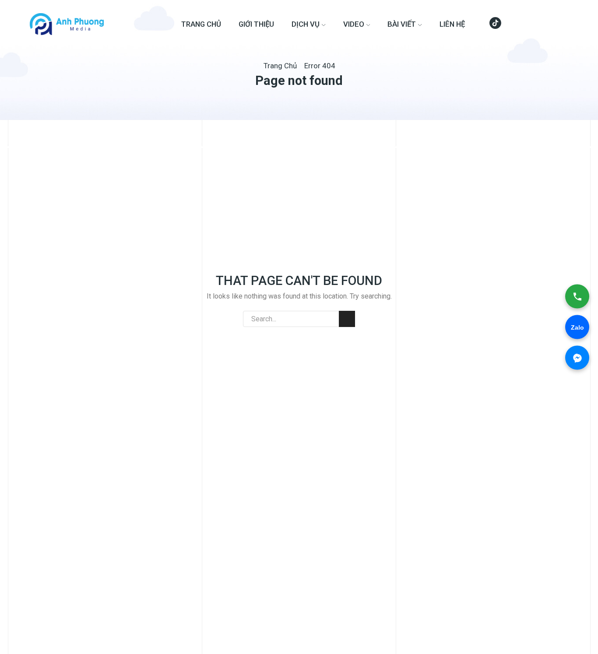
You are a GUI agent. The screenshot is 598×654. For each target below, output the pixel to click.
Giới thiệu (256, 24)
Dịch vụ (306, 24)
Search (347, 319)
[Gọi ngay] (577, 297)
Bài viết (401, 24)
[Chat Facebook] (577, 358)
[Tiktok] (495, 24)
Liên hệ (452, 24)
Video (353, 24)
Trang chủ (201, 24)
